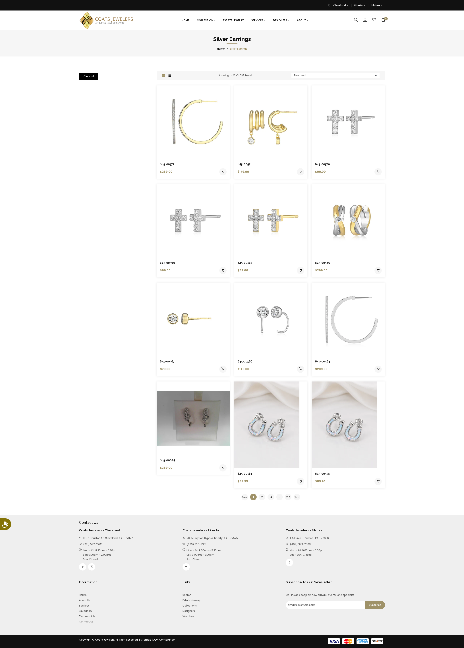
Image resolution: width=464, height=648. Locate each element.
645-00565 (322, 263)
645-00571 (244, 164)
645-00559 (322, 473)
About (301, 20)
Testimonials (87, 616)
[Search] (356, 20)
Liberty (358, 5)
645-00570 (322, 164)
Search (187, 595)
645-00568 (244, 263)
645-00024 (167, 460)
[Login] (365, 20)
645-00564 (322, 361)
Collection (205, 20)
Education (85, 611)
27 (288, 497)
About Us (84, 600)
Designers (280, 20)
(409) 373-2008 (300, 544)
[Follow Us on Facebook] (82, 567)
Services (257, 20)
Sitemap (145, 639)
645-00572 (167, 164)
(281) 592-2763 (92, 544)
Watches (188, 616)
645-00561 (244, 473)
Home (185, 20)
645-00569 (167, 263)
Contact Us (86, 621)
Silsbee (376, 5)
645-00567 (167, 361)
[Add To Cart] (223, 171)
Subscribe (375, 605)
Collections (190, 605)
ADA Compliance (164, 639)
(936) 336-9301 (196, 544)
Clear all (89, 76)
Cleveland (340, 5)
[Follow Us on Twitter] (91, 567)
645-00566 (244, 361)
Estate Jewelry (233, 20)
